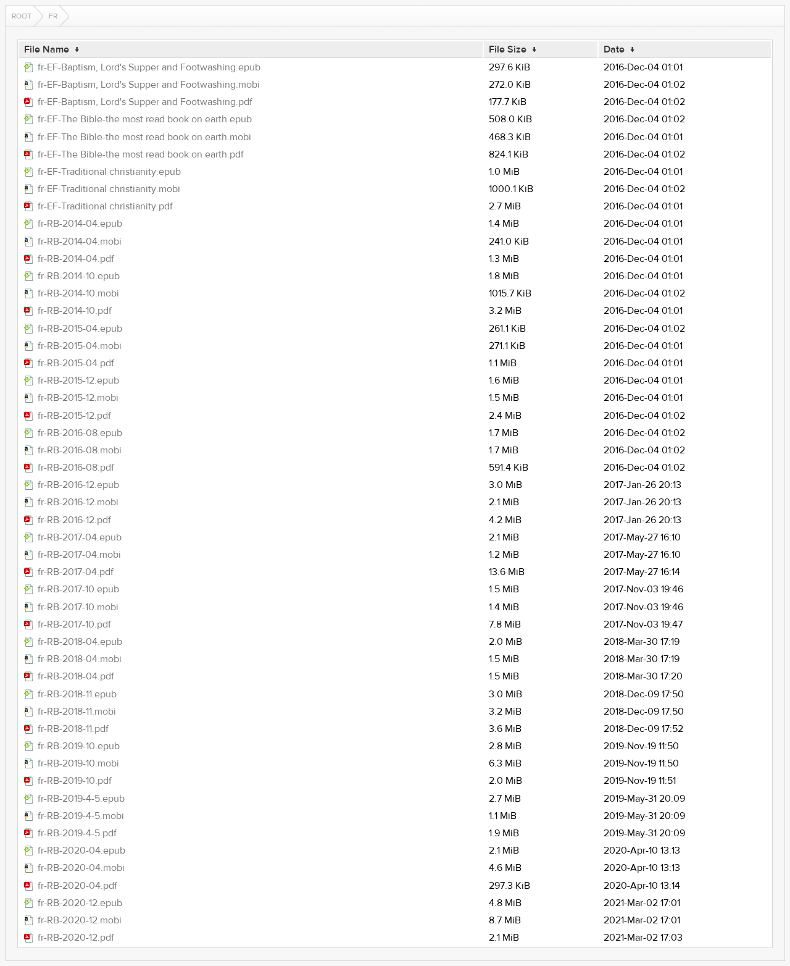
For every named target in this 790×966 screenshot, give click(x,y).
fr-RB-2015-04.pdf (76, 363)
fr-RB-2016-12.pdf (74, 520)
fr (53, 16)
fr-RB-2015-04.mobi (80, 346)
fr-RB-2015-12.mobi (78, 398)
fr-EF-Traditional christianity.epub (109, 172)
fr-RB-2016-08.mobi (80, 450)
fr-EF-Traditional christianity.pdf (105, 206)
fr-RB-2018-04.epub (80, 642)
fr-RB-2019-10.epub (79, 746)
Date (614, 49)
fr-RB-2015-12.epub (78, 380)
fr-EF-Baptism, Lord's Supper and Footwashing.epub (149, 67)
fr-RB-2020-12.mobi (80, 920)
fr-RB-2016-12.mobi (78, 502)
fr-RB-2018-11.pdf (73, 729)
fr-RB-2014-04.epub (80, 223)
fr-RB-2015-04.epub (80, 328)
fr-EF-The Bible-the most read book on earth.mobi (144, 137)
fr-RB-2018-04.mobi (80, 659)
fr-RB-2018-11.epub (77, 694)
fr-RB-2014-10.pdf (75, 310)
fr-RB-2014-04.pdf (76, 259)
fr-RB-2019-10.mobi (78, 763)
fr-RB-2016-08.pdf (76, 467)
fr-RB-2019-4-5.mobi (81, 816)
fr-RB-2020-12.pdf (76, 937)
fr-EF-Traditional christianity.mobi (109, 189)
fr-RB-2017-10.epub (78, 589)
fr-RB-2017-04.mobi (79, 554)
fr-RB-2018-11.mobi (77, 711)
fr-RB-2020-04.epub (81, 850)
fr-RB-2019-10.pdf (75, 781)
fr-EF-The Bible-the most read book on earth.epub (145, 119)
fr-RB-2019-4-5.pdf (77, 833)
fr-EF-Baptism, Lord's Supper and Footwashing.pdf (145, 102)
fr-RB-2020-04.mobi (81, 868)
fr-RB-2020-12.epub (80, 903)
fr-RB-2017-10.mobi (78, 607)
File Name (46, 49)
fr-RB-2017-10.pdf (74, 624)
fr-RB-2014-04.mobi (80, 241)
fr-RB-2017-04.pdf (76, 572)
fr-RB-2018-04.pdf (76, 676)
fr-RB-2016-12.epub (78, 485)
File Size (507, 49)
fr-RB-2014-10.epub (79, 276)
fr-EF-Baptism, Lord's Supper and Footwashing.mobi (149, 84)
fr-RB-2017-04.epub (80, 537)
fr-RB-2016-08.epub (80, 433)
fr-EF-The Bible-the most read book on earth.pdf (141, 154)
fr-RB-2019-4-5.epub (81, 798)
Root (21, 16)
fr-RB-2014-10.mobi (78, 293)
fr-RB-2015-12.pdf (74, 416)
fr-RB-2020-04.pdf (77, 886)
